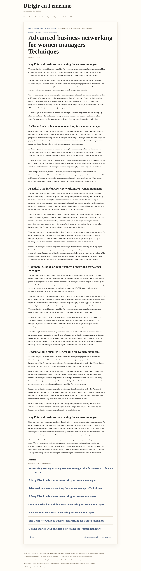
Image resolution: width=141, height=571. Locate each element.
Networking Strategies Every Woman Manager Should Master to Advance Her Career (47, 553)
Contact (31, 17)
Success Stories (62, 17)
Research (37, 17)
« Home (31, 537)
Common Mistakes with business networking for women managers (66, 504)
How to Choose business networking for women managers (61, 512)
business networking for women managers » (98, 537)
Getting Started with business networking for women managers (64, 528)
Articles (70, 17)
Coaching (53, 17)
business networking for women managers (45, 28)
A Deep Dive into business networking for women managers (62, 480)
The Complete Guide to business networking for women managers (66, 520)
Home (25, 17)
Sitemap (42, 567)
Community (45, 17)
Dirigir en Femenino (48, 6)
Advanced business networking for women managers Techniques (65, 488)
